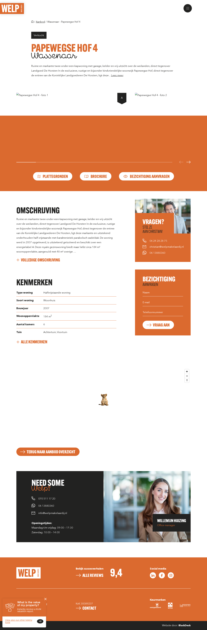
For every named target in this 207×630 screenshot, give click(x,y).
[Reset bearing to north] (187, 380)
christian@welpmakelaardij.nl (167, 246)
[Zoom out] (187, 376)
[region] (103, 406)
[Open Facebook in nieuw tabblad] (162, 575)
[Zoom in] (187, 371)
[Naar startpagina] (32, 22)
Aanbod (40, 21)
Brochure (99, 176)
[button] (188, 8)
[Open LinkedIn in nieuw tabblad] (153, 575)
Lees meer (117, 75)
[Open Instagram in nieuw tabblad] (171, 575)
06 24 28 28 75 (158, 241)
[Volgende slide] (188, 162)
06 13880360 (157, 253)
